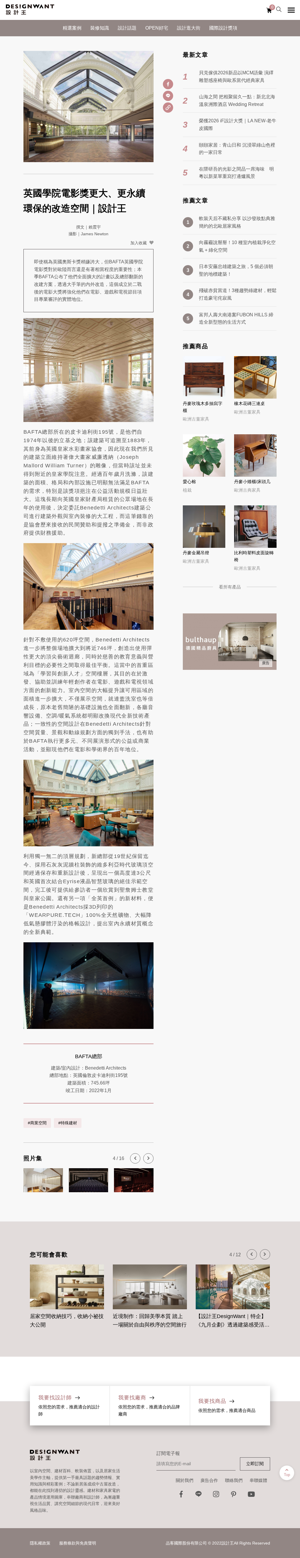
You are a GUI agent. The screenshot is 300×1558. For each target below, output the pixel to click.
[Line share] (168, 96)
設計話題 (127, 27)
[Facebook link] (181, 1495)
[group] (67, 1293)
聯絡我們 (234, 1480)
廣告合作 (209, 1480)
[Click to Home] (30, 10)
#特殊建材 (67, 1123)
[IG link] (216, 1495)
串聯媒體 (258, 1480)
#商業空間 (37, 1123)
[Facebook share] (168, 84)
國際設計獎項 (223, 27)
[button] (135, 1158)
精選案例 (72, 27)
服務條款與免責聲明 (77, 1543)
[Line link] (198, 1495)
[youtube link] (251, 1495)
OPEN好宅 (156, 27)
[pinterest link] (234, 1495)
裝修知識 (99, 27)
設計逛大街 (188, 27)
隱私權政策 (40, 1543)
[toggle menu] (291, 10)
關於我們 (184, 1480)
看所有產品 (230, 586)
